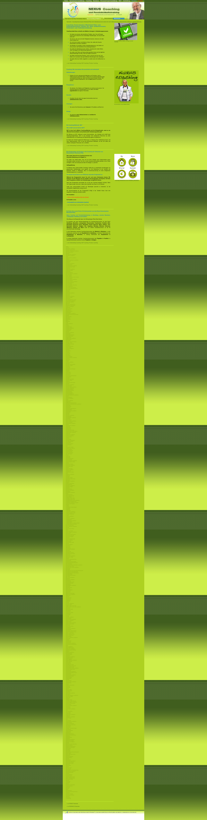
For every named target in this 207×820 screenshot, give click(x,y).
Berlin (67, 789)
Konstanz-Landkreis (70, 485)
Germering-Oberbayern (71, 408)
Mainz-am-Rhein (69, 531)
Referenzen (117, 18)
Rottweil (67, 651)
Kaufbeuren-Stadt (70, 472)
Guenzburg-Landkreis (70, 423)
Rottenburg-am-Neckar (71, 650)
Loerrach (68, 517)
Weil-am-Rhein (69, 745)
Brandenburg (69, 790)
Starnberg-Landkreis (70, 693)
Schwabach (68, 663)
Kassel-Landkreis (70, 469)
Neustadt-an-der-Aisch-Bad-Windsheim (74, 570)
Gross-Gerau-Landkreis (71, 421)
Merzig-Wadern (69, 544)
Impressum (99, 14)
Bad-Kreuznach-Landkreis (71, 281)
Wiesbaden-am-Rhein (71, 761)
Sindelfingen (68, 682)
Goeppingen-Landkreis (71, 417)
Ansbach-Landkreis (70, 263)
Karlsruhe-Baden (69, 464)
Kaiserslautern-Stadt (70, 461)
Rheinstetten (68, 636)
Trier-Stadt (68, 712)
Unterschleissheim (70, 723)
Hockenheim (68, 444)
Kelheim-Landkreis (70, 474)
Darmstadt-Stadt (69, 336)
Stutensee (68, 697)
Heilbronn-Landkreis (70, 434)
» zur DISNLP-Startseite (72, 803)
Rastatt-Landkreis (70, 617)
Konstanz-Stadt (69, 486)
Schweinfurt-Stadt (70, 676)
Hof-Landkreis (69, 449)
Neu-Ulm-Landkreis (70, 577)
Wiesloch (68, 764)
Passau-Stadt (69, 604)
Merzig (67, 543)
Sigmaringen (68, 680)
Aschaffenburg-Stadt (70, 266)
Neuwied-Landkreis (70, 579)
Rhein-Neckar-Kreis (70, 634)
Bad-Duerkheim (69, 272)
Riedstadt (68, 638)
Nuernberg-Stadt (69, 583)
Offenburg (68, 595)
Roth (67, 645)
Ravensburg (68, 618)
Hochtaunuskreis (69, 443)
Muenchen (68, 554)
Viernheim (68, 727)
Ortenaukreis (68, 597)
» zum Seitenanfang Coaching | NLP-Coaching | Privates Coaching (82, 63)
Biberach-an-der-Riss (70, 304)
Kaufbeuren (68, 470)
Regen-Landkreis (70, 620)
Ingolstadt (68, 457)
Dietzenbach (68, 339)
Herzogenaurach (69, 441)
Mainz (67, 529)
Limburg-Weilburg (70, 514)
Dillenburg (68, 340)
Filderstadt (68, 372)
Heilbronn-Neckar (70, 435)
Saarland (68, 782)
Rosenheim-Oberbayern (71, 644)
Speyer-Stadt (69, 689)
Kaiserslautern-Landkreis (71, 460)
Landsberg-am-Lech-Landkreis (72, 500)
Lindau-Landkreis (70, 516)
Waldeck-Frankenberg (71, 735)
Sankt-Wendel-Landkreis (71, 660)
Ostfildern (68, 601)
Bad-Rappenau (69, 286)
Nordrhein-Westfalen (70, 784)
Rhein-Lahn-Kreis (70, 633)
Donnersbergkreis (70, 348)
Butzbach (68, 321)
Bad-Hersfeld (69, 274)
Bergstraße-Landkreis (70, 300)
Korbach (68, 487)
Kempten (68, 476)
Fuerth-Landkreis (69, 398)
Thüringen (68, 781)
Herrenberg (68, 439)
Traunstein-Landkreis (70, 708)
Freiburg (68, 381)
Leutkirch (68, 509)
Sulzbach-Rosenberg (70, 703)
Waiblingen (68, 732)
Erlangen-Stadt (69, 365)
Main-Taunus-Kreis (70, 528)
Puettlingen (68, 613)
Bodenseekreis (69, 311)
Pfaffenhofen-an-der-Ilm (71, 605)
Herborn (67, 438)
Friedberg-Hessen (70, 390)
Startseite (69, 21)
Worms (67, 766)
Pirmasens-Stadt (69, 612)
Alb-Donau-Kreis (69, 252)
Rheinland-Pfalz (69, 779)
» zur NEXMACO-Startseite (73, 806)
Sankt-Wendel (69, 661)
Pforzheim (68, 608)
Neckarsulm (68, 560)
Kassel (67, 467)
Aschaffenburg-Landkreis (71, 265)
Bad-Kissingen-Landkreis (71, 279)
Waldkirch (68, 736)
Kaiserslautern (69, 459)
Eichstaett (68, 353)
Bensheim (68, 298)
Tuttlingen (68, 715)
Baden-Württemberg (70, 778)
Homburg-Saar (69, 451)
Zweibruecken (69, 775)
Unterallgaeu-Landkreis (71, 721)
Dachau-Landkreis (70, 332)
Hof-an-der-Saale (70, 447)
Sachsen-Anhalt (69, 793)
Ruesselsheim (69, 653)
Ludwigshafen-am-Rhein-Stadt (72, 523)
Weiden (67, 742)
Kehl (67, 473)
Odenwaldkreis (69, 589)
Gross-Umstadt (69, 422)
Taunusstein (68, 704)
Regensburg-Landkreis (71, 622)
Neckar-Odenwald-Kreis (71, 559)
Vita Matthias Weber (81, 18)
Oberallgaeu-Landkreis (71, 585)
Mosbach (68, 550)
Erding (67, 361)
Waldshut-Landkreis (70, 739)
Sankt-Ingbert (69, 659)
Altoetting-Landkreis (70, 255)
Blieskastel (68, 310)
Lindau (67, 515)
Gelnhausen (68, 406)
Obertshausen (69, 587)
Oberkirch (68, 586)
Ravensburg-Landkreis (71, 619)
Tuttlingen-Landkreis (70, 716)
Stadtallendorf (69, 690)
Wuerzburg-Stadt (69, 772)
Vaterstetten (68, 725)
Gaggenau (68, 401)
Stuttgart (67, 698)
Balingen (68, 290)
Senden (67, 679)
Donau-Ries (68, 347)
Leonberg (68, 508)
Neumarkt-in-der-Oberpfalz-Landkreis (74, 565)
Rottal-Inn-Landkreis (70, 648)
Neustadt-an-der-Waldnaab (72, 571)
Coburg (67, 325)
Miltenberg (68, 548)
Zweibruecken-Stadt (70, 776)
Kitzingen (68, 480)
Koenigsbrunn (69, 484)
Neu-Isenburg (69, 563)
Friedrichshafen (69, 392)
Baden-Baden (69, 276)
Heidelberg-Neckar (70, 430)
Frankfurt (68, 378)
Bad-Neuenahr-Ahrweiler (71, 285)
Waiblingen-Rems (70, 733)
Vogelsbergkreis (69, 730)
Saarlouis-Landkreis (70, 656)
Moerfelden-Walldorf (70, 549)
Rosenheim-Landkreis (71, 643)
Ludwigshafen (69, 521)
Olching (67, 596)
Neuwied (68, 578)
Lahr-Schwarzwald (70, 495)
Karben (67, 463)
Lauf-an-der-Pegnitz (70, 503)
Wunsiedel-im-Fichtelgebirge (72, 770)
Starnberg (68, 691)
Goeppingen (68, 416)
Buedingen (68, 319)
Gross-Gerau (68, 419)
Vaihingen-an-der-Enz (71, 724)
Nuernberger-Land (70, 582)
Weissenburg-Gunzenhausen (72, 752)
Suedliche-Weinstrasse (71, 701)
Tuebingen (68, 713)
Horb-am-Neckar (69, 452)
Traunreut (68, 706)
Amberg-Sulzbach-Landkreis (72, 260)
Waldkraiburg (69, 737)
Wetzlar (67, 758)
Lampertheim (69, 497)
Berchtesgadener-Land (71, 299)
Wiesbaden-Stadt (69, 763)
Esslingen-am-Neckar (70, 368)
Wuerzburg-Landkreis (70, 771)
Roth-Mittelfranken (70, 647)
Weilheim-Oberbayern (71, 746)
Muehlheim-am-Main (70, 553)
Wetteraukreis (69, 757)
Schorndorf (68, 662)
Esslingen (68, 367)
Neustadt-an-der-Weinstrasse (72, 572)
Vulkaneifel (68, 731)
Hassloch (68, 426)
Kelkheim (68, 475)
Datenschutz (110, 14)
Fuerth (67, 396)
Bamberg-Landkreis (70, 293)
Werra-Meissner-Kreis (70, 754)
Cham (67, 324)
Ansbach (68, 262)
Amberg (67, 259)
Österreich (68, 797)
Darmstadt (68, 333)
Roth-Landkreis (69, 646)
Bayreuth (68, 295)
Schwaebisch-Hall (70, 667)
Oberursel (68, 588)
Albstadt (67, 253)
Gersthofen (68, 412)
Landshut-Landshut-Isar (71, 501)
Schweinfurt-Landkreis (71, 674)
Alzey (67, 256)
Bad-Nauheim (69, 283)
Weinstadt (68, 750)
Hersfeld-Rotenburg (70, 440)
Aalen (67, 246)
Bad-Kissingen (69, 278)
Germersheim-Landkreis (71, 410)
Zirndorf (67, 773)
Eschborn (68, 366)
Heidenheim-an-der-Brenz (71, 431)
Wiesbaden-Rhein (70, 762)
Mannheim (68, 533)
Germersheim (69, 409)
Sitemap (119, 14)
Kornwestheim (69, 489)
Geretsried (68, 407)
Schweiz (68, 796)
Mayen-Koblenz (69, 540)
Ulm (67, 719)
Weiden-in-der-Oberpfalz (71, 744)
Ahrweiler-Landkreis (70, 248)
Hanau (67, 424)
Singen (67, 684)
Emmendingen (69, 356)
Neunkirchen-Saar (70, 566)
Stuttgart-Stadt (69, 699)
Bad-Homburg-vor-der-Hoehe (72, 277)
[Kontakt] (127, 179)
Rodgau (67, 639)
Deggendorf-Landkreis (71, 338)
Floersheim (68, 373)
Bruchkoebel (68, 316)
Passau (67, 602)
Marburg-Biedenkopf (70, 538)
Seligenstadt (68, 678)
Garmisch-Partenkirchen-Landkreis (73, 404)
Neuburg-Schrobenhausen (72, 562)
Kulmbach (68, 491)
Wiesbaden (68, 759)
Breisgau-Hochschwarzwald (72, 314)
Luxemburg (68, 798)
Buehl (67, 320)
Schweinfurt (68, 673)
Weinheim (68, 749)
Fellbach (68, 371)
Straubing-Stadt (69, 696)
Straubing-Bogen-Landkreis (72, 695)
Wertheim (68, 755)
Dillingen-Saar (69, 342)
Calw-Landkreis (69, 323)
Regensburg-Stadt (70, 623)
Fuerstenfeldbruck (70, 393)
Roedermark (68, 640)
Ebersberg (68, 350)
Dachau (67, 331)
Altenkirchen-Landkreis (71, 254)
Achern (67, 247)
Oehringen (68, 591)
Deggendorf (68, 337)
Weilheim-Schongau (70, 747)
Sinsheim (68, 686)
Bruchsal (68, 317)
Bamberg (68, 291)
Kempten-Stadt (69, 477)
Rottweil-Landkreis (70, 652)
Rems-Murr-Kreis (69, 626)
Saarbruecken (69, 654)
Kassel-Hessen (69, 468)
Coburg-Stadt (69, 327)
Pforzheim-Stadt (69, 609)
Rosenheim (68, 642)
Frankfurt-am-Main (70, 379)
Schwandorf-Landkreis (71, 671)
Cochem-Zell (68, 329)
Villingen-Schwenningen (71, 728)
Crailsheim (68, 330)
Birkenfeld (68, 307)
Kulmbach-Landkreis (70, 492)
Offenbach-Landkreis (70, 594)
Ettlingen (68, 370)
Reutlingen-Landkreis (70, 628)
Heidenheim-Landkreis (71, 432)
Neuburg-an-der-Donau (71, 561)
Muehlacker (68, 551)
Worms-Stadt (68, 767)
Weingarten (68, 748)
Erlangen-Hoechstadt (70, 364)
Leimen (67, 506)
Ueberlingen (68, 718)
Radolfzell (68, 614)
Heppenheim (69, 436)
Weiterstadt (68, 753)
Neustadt (68, 569)
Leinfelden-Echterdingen (71, 507)
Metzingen (68, 545)
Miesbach (68, 546)
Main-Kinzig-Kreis (70, 525)
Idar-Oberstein (69, 453)
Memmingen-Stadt (70, 542)
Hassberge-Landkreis (70, 425)
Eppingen (68, 359)
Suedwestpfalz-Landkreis (71, 702)
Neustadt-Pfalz (69, 574)
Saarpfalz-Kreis (69, 657)
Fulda (67, 399)
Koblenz (67, 482)
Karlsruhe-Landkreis (70, 465)
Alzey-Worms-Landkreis (71, 257)
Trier (67, 710)
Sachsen (68, 792)
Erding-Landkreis (69, 362)
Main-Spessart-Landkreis (71, 526)
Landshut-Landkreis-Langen (72, 502)
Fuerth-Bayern (69, 397)
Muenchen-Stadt (69, 557)
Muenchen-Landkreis (70, 555)
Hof (66, 446)
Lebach (67, 504)
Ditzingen (68, 345)
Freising (67, 383)
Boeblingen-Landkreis (71, 313)
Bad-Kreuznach (69, 280)
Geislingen (68, 405)
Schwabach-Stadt (70, 664)
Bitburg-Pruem (69, 308)
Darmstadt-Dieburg (70, 334)
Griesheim (68, 418)
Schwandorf (68, 670)
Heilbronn (68, 433)
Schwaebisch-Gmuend (71, 665)
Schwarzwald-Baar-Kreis (71, 672)
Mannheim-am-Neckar (71, 534)
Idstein (67, 455)
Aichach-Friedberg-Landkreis (72, 251)
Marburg (68, 537)
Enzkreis (68, 358)
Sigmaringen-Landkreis (71, 681)
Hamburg (68, 787)
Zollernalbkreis (69, 774)
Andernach (68, 261)
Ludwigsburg (69, 519)
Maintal (67, 527)
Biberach (68, 303)
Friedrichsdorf (69, 391)
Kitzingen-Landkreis (70, 481)
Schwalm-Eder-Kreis (70, 669)
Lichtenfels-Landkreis (70, 511)
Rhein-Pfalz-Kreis (70, 635)
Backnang (68, 271)
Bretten (67, 315)
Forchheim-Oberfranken (71, 375)
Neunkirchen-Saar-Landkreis (72, 567)
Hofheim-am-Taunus (70, 448)
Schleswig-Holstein (70, 795)
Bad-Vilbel (68, 289)
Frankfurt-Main (69, 380)
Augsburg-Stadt (69, 270)
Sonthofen (68, 687)
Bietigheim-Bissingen (70, 305)
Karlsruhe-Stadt (69, 466)
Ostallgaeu (68, 600)
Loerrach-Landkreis (70, 518)
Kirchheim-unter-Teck (70, 478)
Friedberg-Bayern (70, 389)
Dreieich (68, 349)
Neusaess (68, 568)
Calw (67, 322)
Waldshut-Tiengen (70, 740)
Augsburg (68, 268)
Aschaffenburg (69, 264)
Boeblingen (68, 312)
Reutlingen (68, 627)
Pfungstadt (68, 610)
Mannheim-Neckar (70, 535)
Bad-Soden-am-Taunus (71, 287)
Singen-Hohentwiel (70, 685)
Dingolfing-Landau (70, 344)
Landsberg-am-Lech (70, 499)
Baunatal (68, 294)
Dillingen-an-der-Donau (71, 341)
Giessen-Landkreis (70, 415)
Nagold (67, 558)
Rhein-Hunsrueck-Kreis (71, 631)
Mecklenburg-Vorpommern (72, 791)
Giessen (67, 414)
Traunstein (68, 707)
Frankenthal (68, 376)
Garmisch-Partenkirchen (71, 402)
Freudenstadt (69, 385)
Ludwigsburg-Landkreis (71, 520)
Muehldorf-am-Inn (70, 552)
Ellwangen (68, 355)
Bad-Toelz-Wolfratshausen (71, 288)
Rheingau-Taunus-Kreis (71, 630)
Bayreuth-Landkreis (70, 296)
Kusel (67, 493)
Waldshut (68, 738)
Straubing (68, 694)
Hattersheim (68, 427)
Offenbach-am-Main (70, 593)
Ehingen (68, 351)
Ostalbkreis (68, 599)
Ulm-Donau (68, 720)
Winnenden (68, 765)
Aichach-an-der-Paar (70, 249)
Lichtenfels (68, 510)
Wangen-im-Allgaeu (70, 741)
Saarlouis (68, 655)
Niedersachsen (69, 786)
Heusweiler (68, 442)
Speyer (67, 688)
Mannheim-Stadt (69, 536)
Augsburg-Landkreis (70, 269)
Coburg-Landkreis (70, 328)
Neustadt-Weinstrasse (71, 575)
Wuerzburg (68, 769)
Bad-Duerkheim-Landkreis (71, 273)
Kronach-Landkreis (70, 490)
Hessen (67, 780)
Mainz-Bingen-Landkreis (71, 532)
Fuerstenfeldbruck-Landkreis (72, 395)
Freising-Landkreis (70, 384)
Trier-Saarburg (69, 711)
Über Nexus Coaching (70, 18)
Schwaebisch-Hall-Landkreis (72, 668)
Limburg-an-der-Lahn (70, 512)
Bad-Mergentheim (70, 282)
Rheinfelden (68, 629)
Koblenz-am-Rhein (70, 483)
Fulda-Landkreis (69, 400)
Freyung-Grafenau (70, 388)
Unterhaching (69, 722)
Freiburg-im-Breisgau (70, 382)
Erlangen (68, 363)
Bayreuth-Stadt (69, 297)
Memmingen (68, 541)
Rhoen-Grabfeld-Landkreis (72, 637)
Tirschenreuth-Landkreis (71, 705)
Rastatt (67, 616)
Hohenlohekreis (69, 450)
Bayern (67, 783)
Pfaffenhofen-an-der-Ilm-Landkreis (73, 606)
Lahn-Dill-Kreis (69, 494)
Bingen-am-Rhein (70, 306)
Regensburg (68, 621)
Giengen (68, 413)
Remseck (68, 625)
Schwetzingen (69, 677)
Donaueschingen (69, 346)
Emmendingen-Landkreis (71, 357)
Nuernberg (68, 580)
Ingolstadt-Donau (69, 458)
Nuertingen (68, 584)
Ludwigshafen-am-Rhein (71, 524)
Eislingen (68, 354)
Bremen (67, 788)
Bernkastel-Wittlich (70, 302)
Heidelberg (68, 429)
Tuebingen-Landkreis (70, 714)
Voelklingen (68, 729)
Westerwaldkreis (69, 756)
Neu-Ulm (68, 576)
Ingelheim (68, 456)
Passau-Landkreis (70, 603)
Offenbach (68, 592)
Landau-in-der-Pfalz (70, 498)
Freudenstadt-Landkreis (71, 387)
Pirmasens (68, 611)
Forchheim (68, 374)
